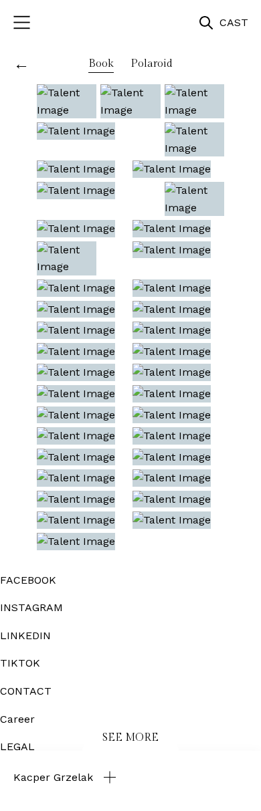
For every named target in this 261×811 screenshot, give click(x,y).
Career (17, 719)
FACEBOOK (28, 580)
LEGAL (17, 746)
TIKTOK (20, 663)
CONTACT (26, 691)
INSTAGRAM (31, 607)
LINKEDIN (25, 635)
